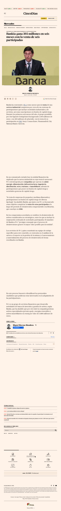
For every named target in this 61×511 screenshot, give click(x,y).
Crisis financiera (38, 344)
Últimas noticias (52, 27)
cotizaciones (12, 467)
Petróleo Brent (27, 8)
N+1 (25, 105)
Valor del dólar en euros (52, 8)
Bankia (29, 344)
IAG (20, 121)
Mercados (9, 24)
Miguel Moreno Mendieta (30, 93)
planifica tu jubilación (12, 461)
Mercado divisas (11, 27)
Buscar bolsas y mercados (11, 426)
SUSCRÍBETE (43, 18)
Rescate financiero (23, 344)
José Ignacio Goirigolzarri (12, 344)
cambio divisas (30, 461)
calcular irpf (12, 456)
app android (48, 467)
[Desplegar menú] (5, 13)
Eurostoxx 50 (39, 8)
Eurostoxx (10, 433)
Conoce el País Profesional (30, 473)
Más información (10, 351)
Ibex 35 (5, 8)
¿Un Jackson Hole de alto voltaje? (15, 411)
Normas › (53, 336)
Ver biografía (17, 327)
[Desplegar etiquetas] (54, 344)
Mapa (24, 498)
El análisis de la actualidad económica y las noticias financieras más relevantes (25, 333)
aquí (37, 351)
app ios (30, 467)
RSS (26, 498)
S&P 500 (15, 8)
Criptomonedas (44, 27)
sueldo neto (48, 456)
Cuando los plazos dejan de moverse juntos (18, 408)
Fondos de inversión (20, 27)
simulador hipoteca (30, 456)
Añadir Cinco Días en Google (50, 98)
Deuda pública (37, 27)
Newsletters (29, 498)
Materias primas (29, 27)
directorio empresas (48, 461)
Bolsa (5, 27)
